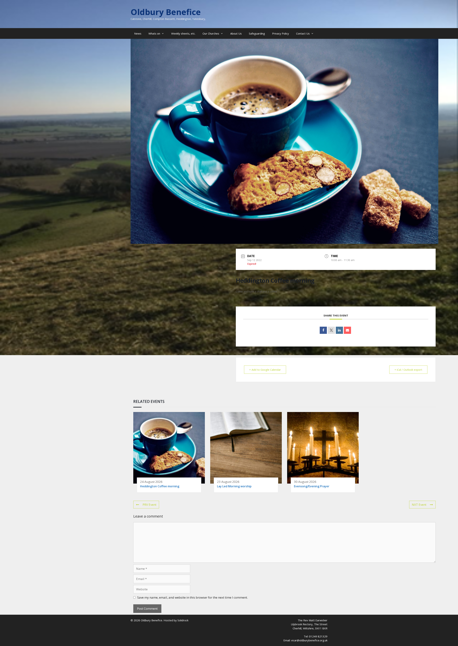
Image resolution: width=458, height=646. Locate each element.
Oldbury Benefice (166, 11)
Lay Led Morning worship (234, 486)
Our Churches (211, 33)
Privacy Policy (280, 33)
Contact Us (303, 33)
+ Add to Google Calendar (265, 369)
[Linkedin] (339, 330)
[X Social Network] (331, 330)
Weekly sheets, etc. (183, 33)
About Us (236, 33)
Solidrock (182, 620)
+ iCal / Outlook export (408, 369)
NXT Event (419, 505)
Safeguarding (257, 33)
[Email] (347, 330)
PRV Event (149, 505)
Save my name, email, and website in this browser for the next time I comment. (192, 597)
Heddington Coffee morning (159, 486)
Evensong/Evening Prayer (311, 486)
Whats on (154, 33)
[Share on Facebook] (323, 330)
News (137, 33)
